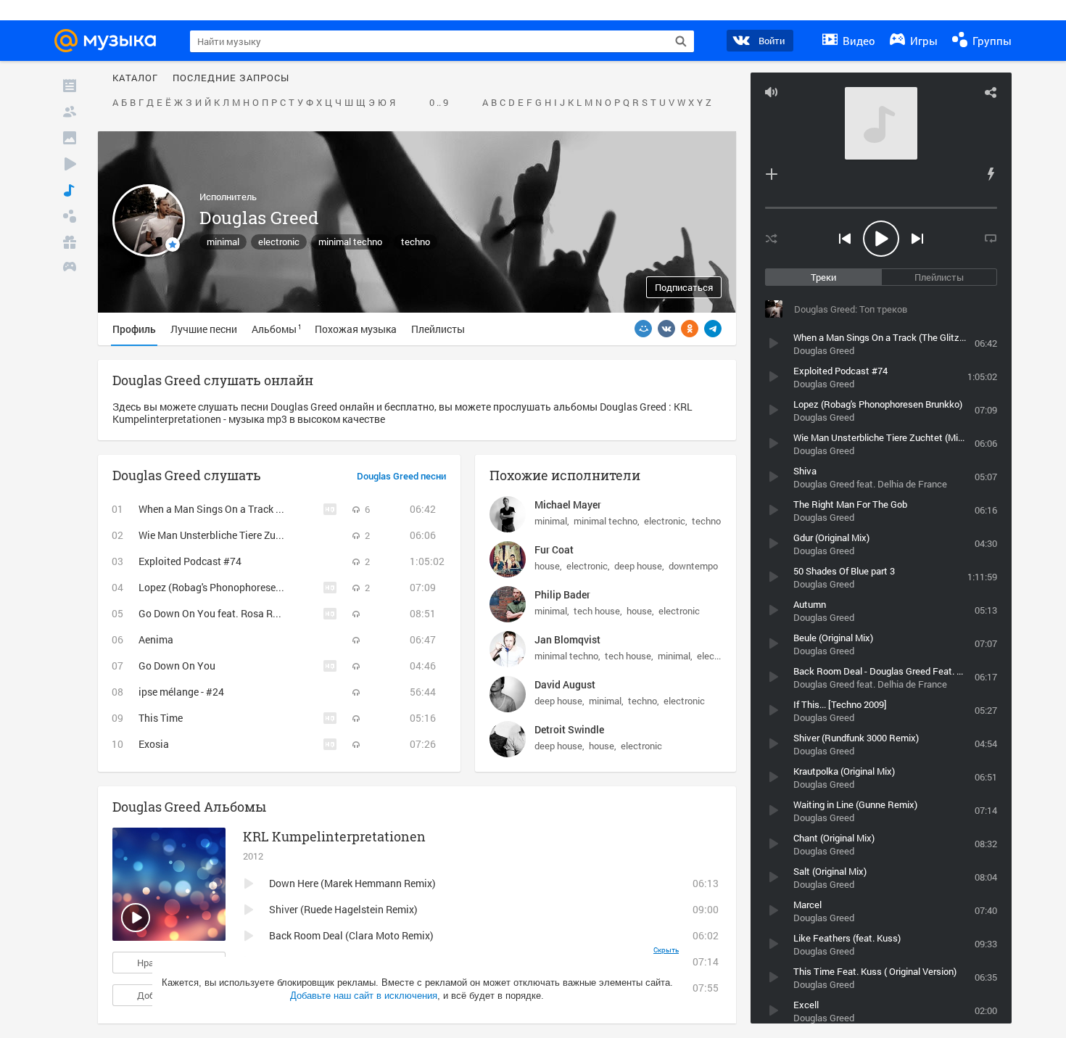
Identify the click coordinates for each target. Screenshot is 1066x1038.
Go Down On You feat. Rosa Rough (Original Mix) (250, 613)
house (547, 565)
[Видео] (69, 164)
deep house (638, 565)
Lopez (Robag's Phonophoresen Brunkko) (232, 587)
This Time (161, 718)
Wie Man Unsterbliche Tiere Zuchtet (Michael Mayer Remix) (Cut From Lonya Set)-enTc (334, 535)
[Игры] (69, 268)
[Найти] (681, 41)
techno (415, 241)
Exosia (154, 744)
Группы (991, 40)
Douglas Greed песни (401, 476)
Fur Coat (554, 549)
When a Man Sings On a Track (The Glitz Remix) (246, 509)
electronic (278, 241)
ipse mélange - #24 (181, 692)
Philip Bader (562, 594)
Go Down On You (177, 665)
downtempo (693, 565)
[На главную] (109, 40)
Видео (857, 40)
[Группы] (69, 216)
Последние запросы (231, 78)
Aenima (156, 639)
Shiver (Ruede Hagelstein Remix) (343, 909)
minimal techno (350, 241)
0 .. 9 (438, 103)
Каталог (135, 78)
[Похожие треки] (990, 174)
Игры (922, 40)
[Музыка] (69, 190)
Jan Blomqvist (567, 639)
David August (564, 684)
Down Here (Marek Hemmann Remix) (352, 883)
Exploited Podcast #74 (190, 561)
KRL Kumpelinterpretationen (334, 836)
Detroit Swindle (569, 729)
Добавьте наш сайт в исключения (363, 995)
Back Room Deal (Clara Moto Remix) (351, 935)
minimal (223, 241)
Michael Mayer (567, 504)
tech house (597, 610)
